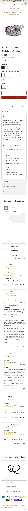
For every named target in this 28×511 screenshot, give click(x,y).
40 (3, 79)
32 (10, 75)
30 (6, 75)
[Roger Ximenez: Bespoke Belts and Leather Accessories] (14, 3)
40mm (3, 86)
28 (3, 75)
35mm (8, 86)
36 (18, 75)
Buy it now (14, 97)
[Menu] (1, 3)
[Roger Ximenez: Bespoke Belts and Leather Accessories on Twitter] (19, 491)
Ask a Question (14, 250)
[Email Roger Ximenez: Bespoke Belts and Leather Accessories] (8, 491)
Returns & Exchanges (9, 186)
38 (21, 75)
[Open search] (22, 4)
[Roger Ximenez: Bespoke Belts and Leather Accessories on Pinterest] (17, 491)
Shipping (5, 181)
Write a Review (14, 246)
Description (6, 116)
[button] (21, 284)
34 (14, 75)
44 (10, 79)
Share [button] (6, 284)
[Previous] (2, 29)
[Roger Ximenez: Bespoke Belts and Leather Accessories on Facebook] (11, 491)
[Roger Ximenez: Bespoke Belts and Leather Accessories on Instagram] (14, 491)
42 (6, 79)
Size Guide (6, 192)
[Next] (25, 29)
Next (17, 8)
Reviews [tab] (5, 255)
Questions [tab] (14, 255)
